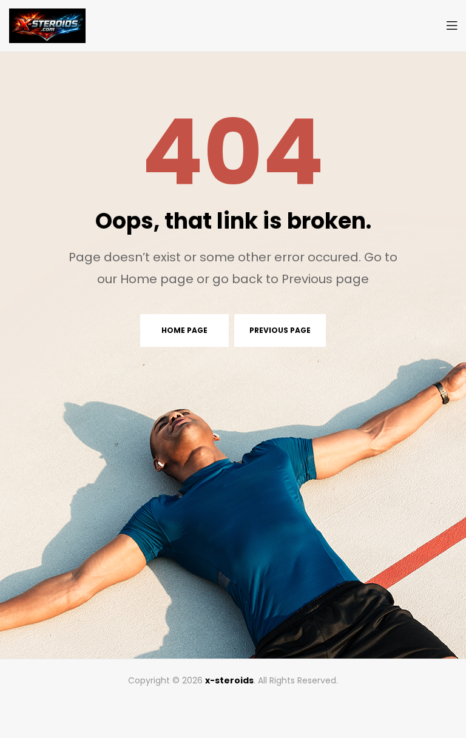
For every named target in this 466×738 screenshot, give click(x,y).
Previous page (280, 330)
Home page (184, 330)
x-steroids (229, 680)
